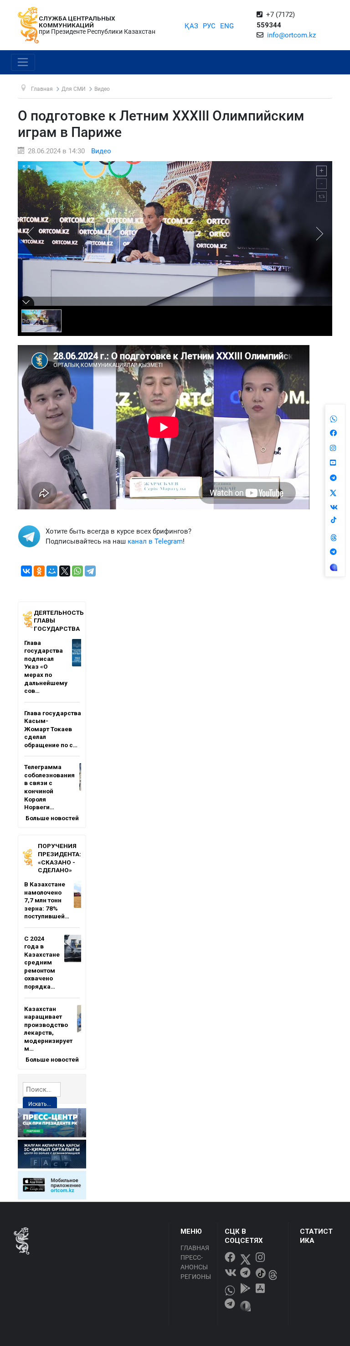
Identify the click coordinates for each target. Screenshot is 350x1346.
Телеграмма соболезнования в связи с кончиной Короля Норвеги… (49, 787)
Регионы (195, 1276)
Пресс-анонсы (194, 1262)
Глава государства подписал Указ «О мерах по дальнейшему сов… (45, 666)
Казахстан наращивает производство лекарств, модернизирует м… (48, 1029)
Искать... (39, 1104)
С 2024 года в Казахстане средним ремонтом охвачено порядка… (42, 962)
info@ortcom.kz (291, 35)
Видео (101, 151)
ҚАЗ (191, 26)
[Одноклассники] (39, 571)
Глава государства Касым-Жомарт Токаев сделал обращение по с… (52, 729)
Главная (194, 1248)
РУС (209, 26)
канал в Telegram (155, 541)
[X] (64, 571)
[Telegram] (90, 571)
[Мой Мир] (51, 571)
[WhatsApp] (77, 571)
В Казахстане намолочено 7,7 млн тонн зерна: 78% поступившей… (46, 900)
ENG (227, 26)
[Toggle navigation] (23, 62)
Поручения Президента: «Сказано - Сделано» (59, 858)
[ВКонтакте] (26, 571)
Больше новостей (52, 818)
